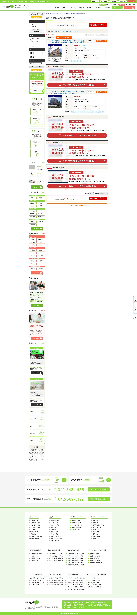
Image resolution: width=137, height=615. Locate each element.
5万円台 (41, 250)
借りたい (65, 7)
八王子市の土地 (34, 584)
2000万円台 (32, 213)
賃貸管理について (76, 522)
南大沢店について (98, 527)
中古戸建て (41, 203)
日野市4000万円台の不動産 (75, 560)
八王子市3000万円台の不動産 (75, 582)
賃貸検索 (114, 1)
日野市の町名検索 (94, 558)
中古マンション (72, 31)
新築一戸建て (58, 31)
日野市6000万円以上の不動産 (76, 565)
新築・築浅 (54, 527)
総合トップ (96, 520)
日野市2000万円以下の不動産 (76, 553)
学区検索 (33, 268)
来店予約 (95, 534)
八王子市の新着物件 (93, 578)
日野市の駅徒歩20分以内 (56, 560)
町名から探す (34, 534)
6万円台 (32, 253)
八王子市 (41, 198)
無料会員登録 (96, 536)
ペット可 (33, 263)
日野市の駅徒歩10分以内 (56, 556)
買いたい (57, 7)
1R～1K (32, 239)
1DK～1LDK (41, 239)
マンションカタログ (77, 525)
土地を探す (33, 529)
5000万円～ (40, 216)
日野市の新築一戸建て (36, 553)
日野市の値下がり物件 (96, 556)
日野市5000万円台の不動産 (75, 562)
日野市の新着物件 (94, 553)
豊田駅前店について (98, 525)
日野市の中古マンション (37, 558)
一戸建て (41, 261)
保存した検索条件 (56, 536)
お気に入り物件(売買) (36, 536)
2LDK (41, 242)
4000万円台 (32, 216)
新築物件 (33, 261)
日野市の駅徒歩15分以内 (56, 558)
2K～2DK (33, 242)
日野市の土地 (34, 560)
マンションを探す (35, 527)
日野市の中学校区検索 (96, 562)
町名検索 (33, 224)
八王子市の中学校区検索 (95, 587)
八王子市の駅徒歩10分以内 (56, 580)
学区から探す (34, 531)
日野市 (32, 198)
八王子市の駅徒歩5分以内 (56, 578)
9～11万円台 (32, 255)
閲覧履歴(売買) (34, 538)
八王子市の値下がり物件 (95, 580)
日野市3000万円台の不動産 (75, 558)
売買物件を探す (34, 520)
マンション (32, 205)
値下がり (41, 221)
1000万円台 (40, 211)
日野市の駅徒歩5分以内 (55, 553)
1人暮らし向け (55, 522)
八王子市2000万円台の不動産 (75, 580)
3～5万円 (33, 250)
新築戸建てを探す (35, 522)
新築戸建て (32, 203)
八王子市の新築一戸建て (37, 578)
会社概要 (89, 7)
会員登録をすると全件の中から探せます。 (66, 25)
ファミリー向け (55, 525)
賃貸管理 (81, 7)
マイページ (96, 538)
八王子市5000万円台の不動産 (75, 587)
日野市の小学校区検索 (96, 560)
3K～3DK (33, 245)
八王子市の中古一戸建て (37, 580)
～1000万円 (32, 211)
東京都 (33, 24)
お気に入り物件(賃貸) (57, 538)
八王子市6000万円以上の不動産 (76, 589)
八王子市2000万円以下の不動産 (76, 578)
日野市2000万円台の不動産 (75, 556)
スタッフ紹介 (98, 7)
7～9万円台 (40, 253)
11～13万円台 (41, 255)
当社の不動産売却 (76, 527)
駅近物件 (53, 529)
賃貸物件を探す (55, 520)
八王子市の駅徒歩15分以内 (56, 582)
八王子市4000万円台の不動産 (75, 584)
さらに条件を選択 (37, 66)
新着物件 (33, 221)
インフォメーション (77, 529)
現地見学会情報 (76, 520)
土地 (77, 31)
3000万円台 (40, 213)
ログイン (132, 1)
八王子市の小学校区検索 (95, 584)
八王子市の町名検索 (93, 582)
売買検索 (105, 1)
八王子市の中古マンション (37, 582)
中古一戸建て (65, 31)
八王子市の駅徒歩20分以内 (56, 584)
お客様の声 (107, 7)
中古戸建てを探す (35, 525)
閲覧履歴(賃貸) (55, 540)
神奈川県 (34, 26)
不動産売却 (73, 7)
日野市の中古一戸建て (36, 556)
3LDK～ (41, 245)
